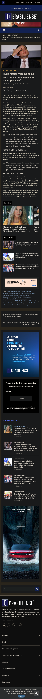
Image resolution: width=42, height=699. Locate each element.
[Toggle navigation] (4, 30)
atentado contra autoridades (11, 293)
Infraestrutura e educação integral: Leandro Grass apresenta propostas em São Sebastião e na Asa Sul (25, 480)
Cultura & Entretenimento (11, 655)
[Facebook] (9, 625)
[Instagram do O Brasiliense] (4, 90)
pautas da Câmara (8, 301)
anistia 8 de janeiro (26, 291)
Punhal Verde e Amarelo (31, 303)
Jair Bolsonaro (26, 297)
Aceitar (21, 696)
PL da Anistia (23, 301)
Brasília (5, 635)
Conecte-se (6, 682)
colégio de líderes (23, 295)
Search (37, 589)
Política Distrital (19, 442)
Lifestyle (5, 662)
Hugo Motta (17, 297)
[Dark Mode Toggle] (36, 693)
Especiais (5, 675)
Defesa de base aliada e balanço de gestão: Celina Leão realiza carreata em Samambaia (24, 464)
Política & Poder (9, 70)
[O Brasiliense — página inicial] (18, 603)
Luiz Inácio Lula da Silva (10, 299)
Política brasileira (33, 301)
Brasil (4, 642)
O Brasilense (27, 84)
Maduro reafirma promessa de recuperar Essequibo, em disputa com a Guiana (21, 315)
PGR (16, 301)
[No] (40, 693)
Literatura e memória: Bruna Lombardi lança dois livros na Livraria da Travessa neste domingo (25, 431)
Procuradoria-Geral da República (13, 303)
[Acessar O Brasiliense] (21, 283)
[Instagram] (4, 625)
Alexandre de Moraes (13, 291)
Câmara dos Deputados (10, 295)
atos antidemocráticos (28, 293)
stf (4, 305)
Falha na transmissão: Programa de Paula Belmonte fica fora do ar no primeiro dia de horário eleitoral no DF (25, 448)
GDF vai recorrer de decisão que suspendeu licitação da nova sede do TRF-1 (20, 323)
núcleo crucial (23, 299)
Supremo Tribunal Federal (14, 305)
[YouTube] (20, 625)
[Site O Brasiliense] (25, 90)
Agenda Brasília (19, 426)
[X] (14, 625)
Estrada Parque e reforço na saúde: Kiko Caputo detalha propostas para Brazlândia (24, 496)
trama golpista (27, 305)
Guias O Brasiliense (9, 668)
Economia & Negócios (10, 648)
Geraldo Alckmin (8, 297)
